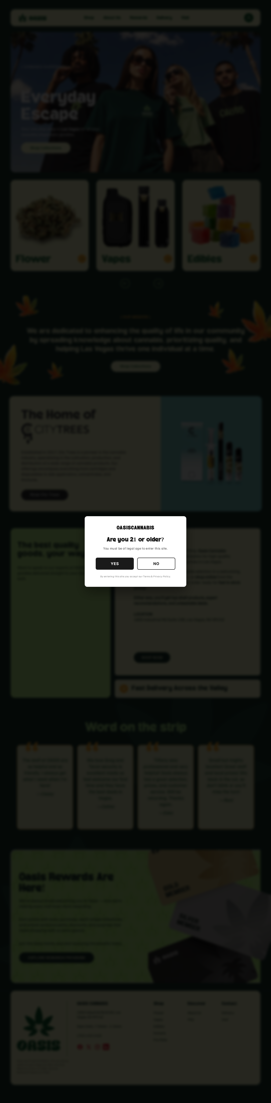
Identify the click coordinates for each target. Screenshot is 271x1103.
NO (156, 563)
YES (115, 563)
